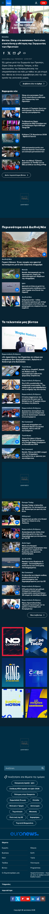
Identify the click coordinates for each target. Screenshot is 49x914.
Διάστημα (26, 543)
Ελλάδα (36, 800)
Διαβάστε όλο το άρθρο (32, 84)
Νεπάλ (25, 269)
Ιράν (23, 283)
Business (5, 853)
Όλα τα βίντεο (36, 615)
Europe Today (27, 502)
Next (4, 858)
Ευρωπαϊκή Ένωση (18, 800)
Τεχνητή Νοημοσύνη (24, 823)
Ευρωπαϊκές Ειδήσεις (11, 354)
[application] (24, 19)
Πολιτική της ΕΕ (16, 817)
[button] (16, 175)
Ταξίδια (5, 863)
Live (43, 3)
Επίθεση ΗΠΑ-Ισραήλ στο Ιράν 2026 (24, 789)
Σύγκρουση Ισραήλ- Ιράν (24, 783)
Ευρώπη (5, 848)
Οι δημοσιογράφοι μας (11, 873)
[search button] (42, 768)
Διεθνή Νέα (7, 259)
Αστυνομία (34, 806)
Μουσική (33, 812)
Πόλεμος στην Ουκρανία (24, 794)
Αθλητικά (26, 516)
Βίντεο (4, 868)
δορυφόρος (34, 817)
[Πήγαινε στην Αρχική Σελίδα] (8, 3)
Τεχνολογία (17, 812)
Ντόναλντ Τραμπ (17, 806)
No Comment (27, 422)
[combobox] (24, 768)
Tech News (26, 367)
